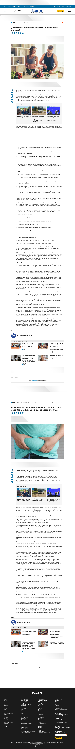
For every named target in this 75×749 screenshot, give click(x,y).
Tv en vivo (63, 6)
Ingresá (69, 11)
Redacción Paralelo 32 (24, 336)
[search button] (5, 6)
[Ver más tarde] (12, 33)
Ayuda (44, 743)
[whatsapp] (14, 33)
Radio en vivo (68, 6)
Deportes (9, 6)
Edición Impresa (57, 6)
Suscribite (60, 11)
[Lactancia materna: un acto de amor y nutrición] (43, 358)
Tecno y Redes (20, 6)
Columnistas (32, 6)
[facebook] (16, 33)
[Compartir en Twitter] (18, 33)
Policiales (14, 6)
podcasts (26, 6)
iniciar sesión (34, 380)
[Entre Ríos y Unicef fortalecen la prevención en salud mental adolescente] (16, 346)
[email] (21, 33)
